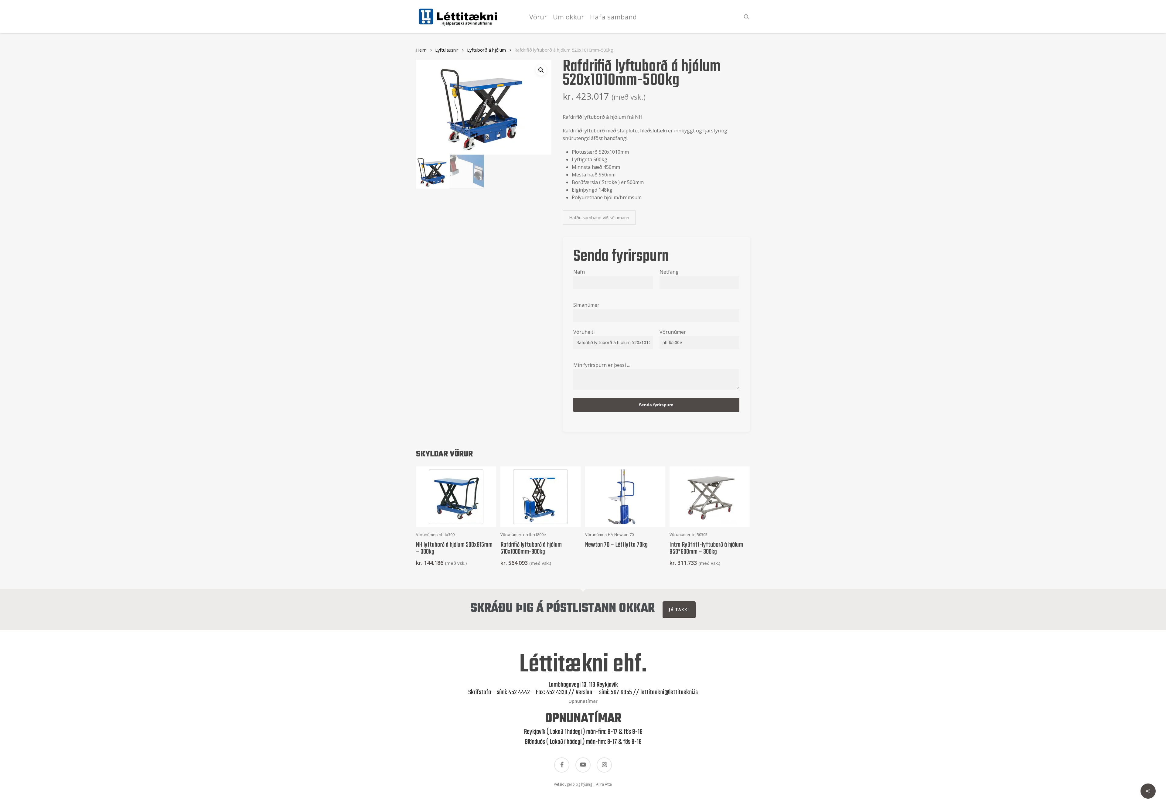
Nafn (579, 271)
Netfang (669, 271)
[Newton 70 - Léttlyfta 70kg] (625, 496)
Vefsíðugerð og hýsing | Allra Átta (583, 784)
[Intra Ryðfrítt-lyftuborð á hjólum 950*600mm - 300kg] (710, 496)
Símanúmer (586, 305)
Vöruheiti (584, 332)
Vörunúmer (673, 332)
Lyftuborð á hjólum (486, 50)
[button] (541, 70)
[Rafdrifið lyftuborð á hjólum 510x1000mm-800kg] (540, 496)
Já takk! (679, 609)
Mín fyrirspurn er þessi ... (601, 365)
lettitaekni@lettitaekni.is (669, 692)
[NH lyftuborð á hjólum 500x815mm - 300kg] (456, 496)
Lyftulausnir (447, 50)
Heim (421, 50)
